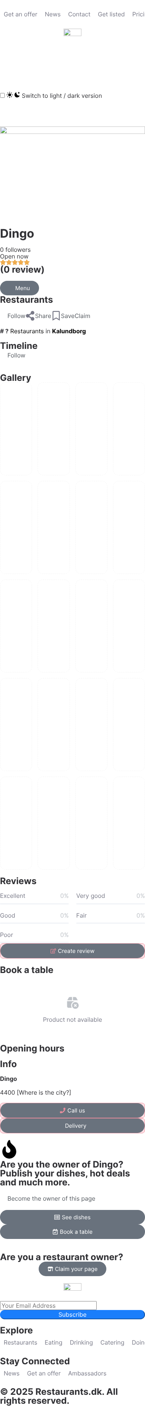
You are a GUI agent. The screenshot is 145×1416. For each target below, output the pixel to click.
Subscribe (72, 1314)
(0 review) (22, 269)
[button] (9, 63)
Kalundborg (69, 331)
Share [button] (43, 316)
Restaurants (26, 299)
